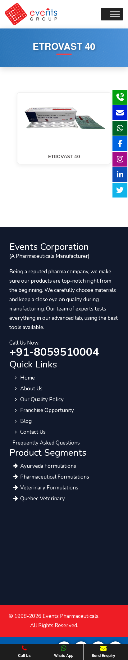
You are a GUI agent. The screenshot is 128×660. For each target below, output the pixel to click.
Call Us (24, 655)
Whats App (63, 655)
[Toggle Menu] (115, 14)
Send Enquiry (103, 655)
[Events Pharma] (31, 14)
